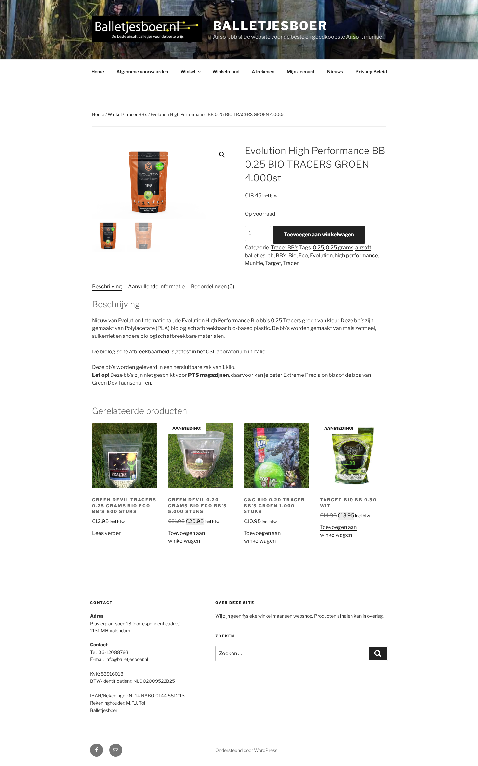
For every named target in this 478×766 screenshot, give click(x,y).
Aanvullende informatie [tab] (156, 287)
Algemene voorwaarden (142, 71)
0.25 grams (339, 247)
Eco (303, 255)
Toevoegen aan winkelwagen (319, 234)
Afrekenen (263, 71)
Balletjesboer (270, 26)
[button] (222, 155)
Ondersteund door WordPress (246, 750)
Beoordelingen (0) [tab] (212, 287)
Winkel (187, 71)
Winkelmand (225, 71)
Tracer (291, 263)
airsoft (363, 247)
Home (97, 71)
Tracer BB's (136, 114)
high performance (356, 255)
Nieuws (335, 71)
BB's (281, 255)
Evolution (321, 255)
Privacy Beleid (371, 71)
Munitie (254, 263)
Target (273, 263)
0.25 (318, 247)
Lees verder (106, 533)
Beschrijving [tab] (107, 287)
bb (270, 255)
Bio (292, 255)
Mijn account (301, 71)
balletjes (255, 255)
